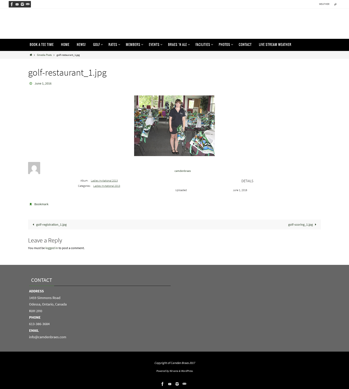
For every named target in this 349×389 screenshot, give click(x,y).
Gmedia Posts (44, 54)
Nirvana (173, 371)
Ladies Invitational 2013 (104, 180)
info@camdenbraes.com (47, 337)
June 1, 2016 (43, 83)
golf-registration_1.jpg (51, 224)
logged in (51, 248)
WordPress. (187, 371)
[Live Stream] (17, 4)
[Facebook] (12, 4)
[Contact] (27, 4)
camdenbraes (182, 171)
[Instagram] (22, 4)
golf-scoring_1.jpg (300, 224)
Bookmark (41, 204)
